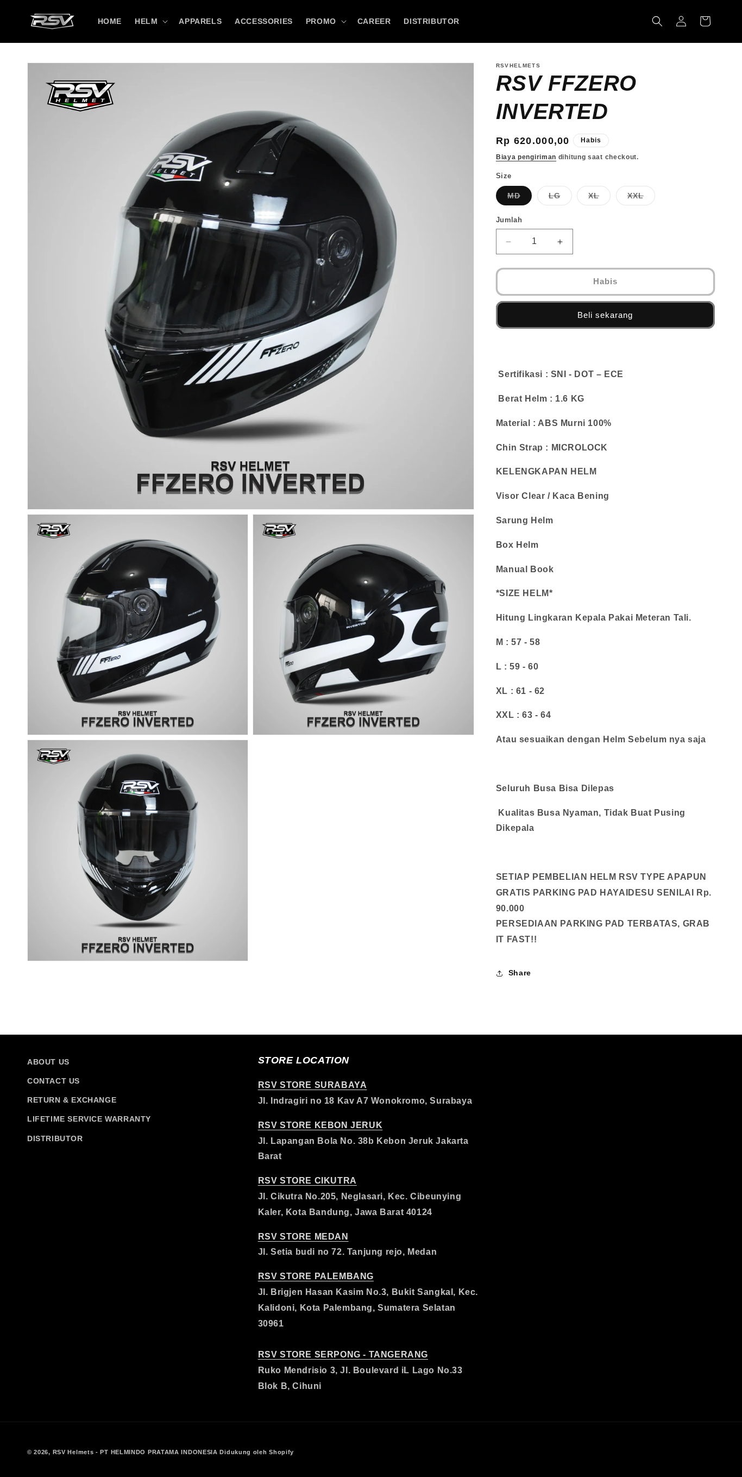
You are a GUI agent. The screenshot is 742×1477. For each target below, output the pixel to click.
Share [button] (519, 972)
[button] (150, 21)
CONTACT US (53, 1081)
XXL (641, 198)
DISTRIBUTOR (55, 1138)
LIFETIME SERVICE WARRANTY (89, 1119)
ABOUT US (48, 1061)
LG (560, 198)
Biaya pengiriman (526, 157)
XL (599, 198)
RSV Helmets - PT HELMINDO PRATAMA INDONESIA (135, 1452)
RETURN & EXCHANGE (71, 1100)
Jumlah (509, 220)
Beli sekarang (605, 315)
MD (519, 198)
